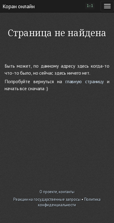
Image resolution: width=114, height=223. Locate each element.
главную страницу (84, 81)
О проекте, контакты (57, 191)
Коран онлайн (18, 6)
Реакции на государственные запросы (47, 199)
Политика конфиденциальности (69, 202)
